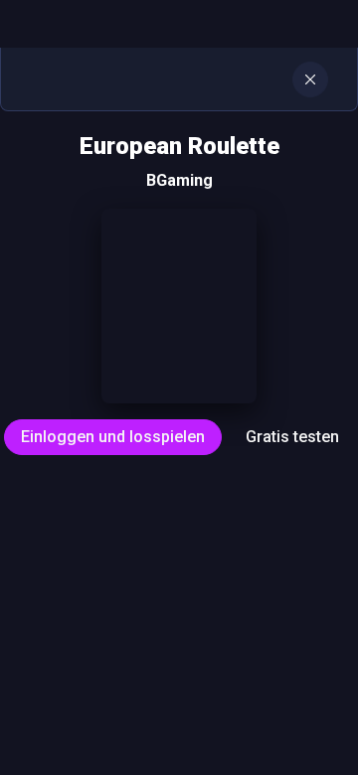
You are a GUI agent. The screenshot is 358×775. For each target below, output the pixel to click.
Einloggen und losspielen (113, 436)
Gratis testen (292, 436)
